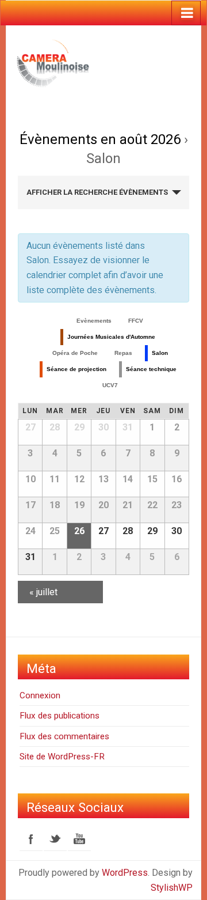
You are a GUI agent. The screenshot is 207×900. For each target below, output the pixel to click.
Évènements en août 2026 (100, 139)
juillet (43, 592)
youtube (79, 838)
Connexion (40, 695)
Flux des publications (59, 715)
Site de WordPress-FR (62, 756)
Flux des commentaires (64, 736)
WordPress (125, 872)
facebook (31, 838)
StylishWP (172, 887)
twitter (55, 838)
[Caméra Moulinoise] (57, 61)
